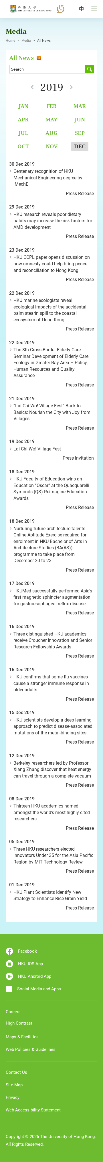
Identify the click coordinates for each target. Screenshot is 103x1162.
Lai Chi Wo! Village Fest (37, 449)
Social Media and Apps (39, 988)
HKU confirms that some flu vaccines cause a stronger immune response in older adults (51, 683)
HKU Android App (34, 976)
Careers (13, 1011)
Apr (23, 119)
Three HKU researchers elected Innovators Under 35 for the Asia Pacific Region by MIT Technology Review (53, 855)
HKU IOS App (30, 963)
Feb (52, 106)
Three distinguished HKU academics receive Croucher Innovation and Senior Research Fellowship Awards (52, 640)
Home (10, 41)
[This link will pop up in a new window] (38, 58)
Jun (79, 119)
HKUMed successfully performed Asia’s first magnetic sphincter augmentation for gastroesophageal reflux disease (52, 597)
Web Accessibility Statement (33, 1110)
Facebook (27, 951)
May (51, 119)
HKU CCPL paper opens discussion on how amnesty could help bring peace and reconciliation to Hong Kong (51, 264)
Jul (23, 133)
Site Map (14, 1084)
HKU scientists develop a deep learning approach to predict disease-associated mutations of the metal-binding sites (52, 726)
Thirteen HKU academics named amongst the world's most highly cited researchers (51, 812)
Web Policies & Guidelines (31, 1049)
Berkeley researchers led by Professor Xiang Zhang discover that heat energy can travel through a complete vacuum (52, 769)
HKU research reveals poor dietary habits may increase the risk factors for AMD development (52, 221)
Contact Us (16, 1072)
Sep (80, 133)
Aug (51, 133)
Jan (23, 106)
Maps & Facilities (22, 1036)
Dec (80, 146)
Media (26, 41)
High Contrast (19, 1023)
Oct (23, 146)
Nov (52, 146)
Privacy (12, 1097)
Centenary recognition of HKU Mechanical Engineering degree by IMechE (47, 178)
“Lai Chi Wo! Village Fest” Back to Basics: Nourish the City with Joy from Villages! (51, 412)
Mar (80, 106)
